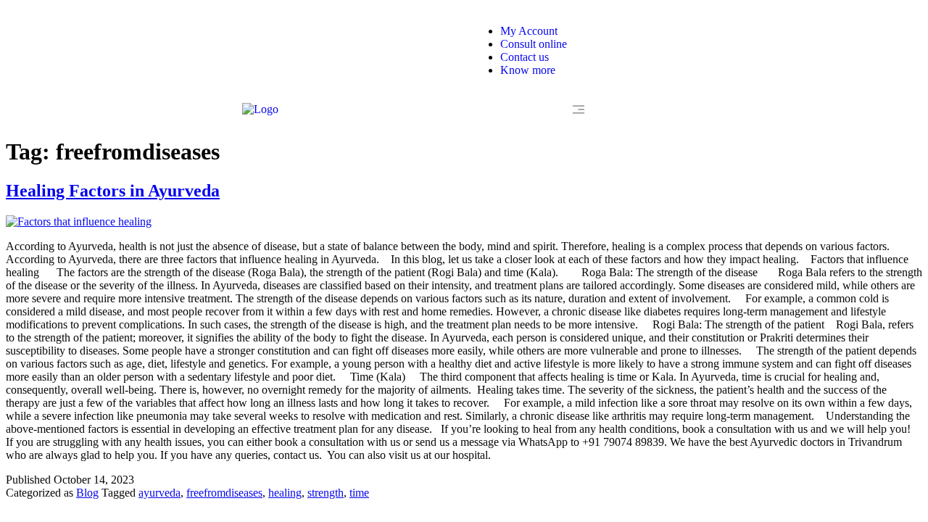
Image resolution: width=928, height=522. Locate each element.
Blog (87, 492)
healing (285, 492)
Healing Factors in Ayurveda (113, 190)
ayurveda (159, 492)
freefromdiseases (224, 492)
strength (325, 492)
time (359, 492)
